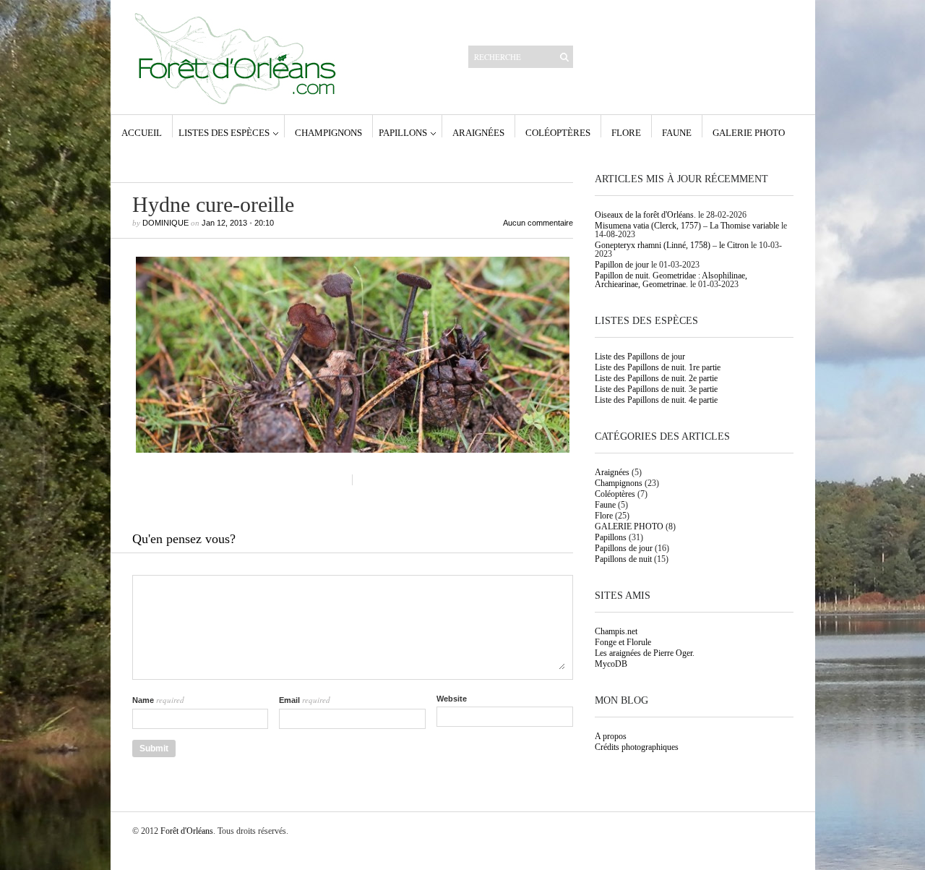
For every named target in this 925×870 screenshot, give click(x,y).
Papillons (403, 132)
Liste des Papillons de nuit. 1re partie (657, 367)
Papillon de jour (622, 265)
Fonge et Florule (623, 642)
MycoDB (611, 664)
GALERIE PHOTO (749, 132)
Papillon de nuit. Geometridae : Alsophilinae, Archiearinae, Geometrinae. (671, 279)
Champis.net (616, 631)
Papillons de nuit (623, 559)
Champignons (328, 132)
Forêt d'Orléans (186, 831)
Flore (626, 132)
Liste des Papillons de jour (640, 356)
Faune (677, 132)
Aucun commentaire (538, 223)
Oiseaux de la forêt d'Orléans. (645, 215)
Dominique (165, 222)
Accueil (141, 132)
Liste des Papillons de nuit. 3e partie (656, 389)
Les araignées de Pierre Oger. (644, 653)
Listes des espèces (224, 132)
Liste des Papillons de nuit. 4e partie (656, 400)
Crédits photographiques (637, 747)
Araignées (478, 132)
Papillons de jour (624, 548)
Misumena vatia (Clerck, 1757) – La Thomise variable (687, 226)
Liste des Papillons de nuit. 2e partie (656, 378)
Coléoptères (557, 132)
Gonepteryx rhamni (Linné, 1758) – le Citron (672, 245)
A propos (611, 736)
